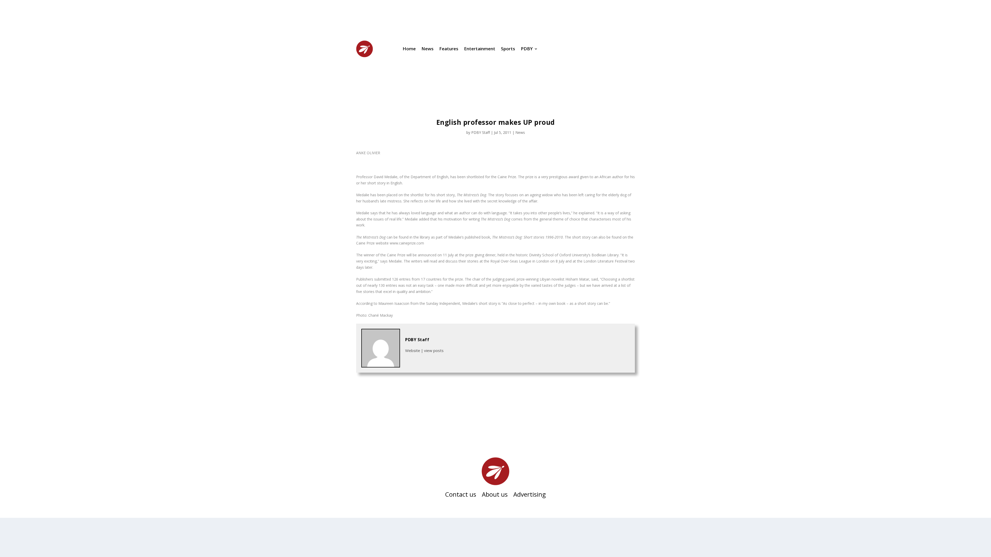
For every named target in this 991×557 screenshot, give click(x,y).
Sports (508, 49)
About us (495, 495)
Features (448, 49)
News (427, 49)
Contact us (460, 495)
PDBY (527, 49)
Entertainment (479, 49)
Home (409, 49)
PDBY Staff (480, 132)
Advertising (529, 495)
